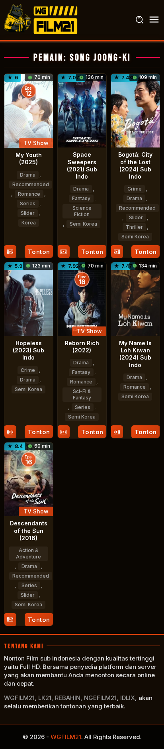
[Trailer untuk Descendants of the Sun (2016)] (10, 619)
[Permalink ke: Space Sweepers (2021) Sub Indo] (82, 110)
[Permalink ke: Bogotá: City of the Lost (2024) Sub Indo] (135, 110)
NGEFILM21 (100, 698)
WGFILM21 (19, 698)
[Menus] (154, 20)
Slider (28, 213)
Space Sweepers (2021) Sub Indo (82, 165)
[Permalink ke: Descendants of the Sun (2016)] (28, 479)
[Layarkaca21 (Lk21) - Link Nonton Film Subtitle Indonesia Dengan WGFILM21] (42, 19)
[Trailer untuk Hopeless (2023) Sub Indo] (10, 431)
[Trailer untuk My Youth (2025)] (10, 251)
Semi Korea (83, 224)
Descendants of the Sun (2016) (28, 530)
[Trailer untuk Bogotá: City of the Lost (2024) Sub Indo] (117, 251)
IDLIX (127, 698)
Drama (27, 175)
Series (27, 203)
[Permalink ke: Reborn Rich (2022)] (82, 298)
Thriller (134, 227)
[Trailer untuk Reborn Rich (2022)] (63, 431)
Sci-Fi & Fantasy (82, 394)
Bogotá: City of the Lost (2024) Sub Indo (135, 165)
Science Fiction (82, 211)
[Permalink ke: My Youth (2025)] (28, 110)
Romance (29, 194)
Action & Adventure (28, 553)
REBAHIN (67, 698)
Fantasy (81, 198)
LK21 (44, 698)
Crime (134, 189)
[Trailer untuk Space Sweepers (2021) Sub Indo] (63, 251)
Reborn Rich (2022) (82, 347)
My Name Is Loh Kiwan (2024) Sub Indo (135, 354)
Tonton (39, 252)
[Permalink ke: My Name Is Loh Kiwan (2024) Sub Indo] (135, 298)
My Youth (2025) (29, 158)
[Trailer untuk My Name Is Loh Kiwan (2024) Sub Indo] (117, 431)
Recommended (30, 184)
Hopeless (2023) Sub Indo (28, 350)
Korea (28, 223)
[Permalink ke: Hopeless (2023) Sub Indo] (28, 298)
